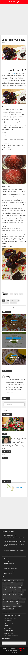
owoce (17, 300)
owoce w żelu (6, 302)
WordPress (19, 650)
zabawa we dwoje (6, 603)
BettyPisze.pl (14, 2)
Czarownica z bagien (8, 630)
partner (4, 594)
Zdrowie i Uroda (16, 338)
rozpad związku (18, 599)
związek (19, 606)
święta (4, 608)
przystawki (18, 596)
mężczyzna (9, 592)
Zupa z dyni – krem (14, 357)
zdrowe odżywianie (7, 606)
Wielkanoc (18, 601)
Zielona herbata (14, 340)
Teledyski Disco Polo (8, 633)
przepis (12, 596)
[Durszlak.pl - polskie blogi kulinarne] (19, 487)
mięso (23, 589)
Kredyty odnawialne (8, 566)
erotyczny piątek (12, 587)
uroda (7, 601)
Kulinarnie (4, 37)
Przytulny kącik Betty (8, 623)
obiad (14, 592)
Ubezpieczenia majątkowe (9, 571)
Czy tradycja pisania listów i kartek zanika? (16, 541)
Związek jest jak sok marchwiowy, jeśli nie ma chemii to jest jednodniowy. (14, 551)
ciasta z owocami (19, 580)
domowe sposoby (6, 585)
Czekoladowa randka (11, 535)
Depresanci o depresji (8, 620)
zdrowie (14, 606)
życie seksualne (10, 608)
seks (24, 599)
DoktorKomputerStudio (20, 648)
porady (14, 594)
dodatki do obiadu (19, 582)
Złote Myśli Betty (7, 628)
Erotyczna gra (20, 585)
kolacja (19, 589)
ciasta (13, 580)
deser (7, 300)
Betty (4, 42)
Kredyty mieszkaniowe (9, 563)
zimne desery (13, 302)
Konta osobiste (7, 558)
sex (3, 601)
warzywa (12, 601)
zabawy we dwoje (16, 603)
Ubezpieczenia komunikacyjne (10, 568)
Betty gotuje (6, 625)
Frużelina (14, 73)
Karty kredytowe (7, 561)
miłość (4, 592)
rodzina (11, 599)
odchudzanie (20, 592)
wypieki (23, 601)
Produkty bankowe (8, 573)
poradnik (9, 594)
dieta (12, 582)
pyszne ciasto (5, 599)
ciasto (4, 582)
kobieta (14, 589)
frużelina (12, 300)
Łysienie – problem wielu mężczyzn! (17, 548)
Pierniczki (14, 322)
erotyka (19, 587)
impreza (9, 589)
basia (5, 535)
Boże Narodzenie (6, 580)
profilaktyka (20, 594)
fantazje (4, 589)
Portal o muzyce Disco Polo (10, 618)
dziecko (13, 585)
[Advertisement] (14, 19)
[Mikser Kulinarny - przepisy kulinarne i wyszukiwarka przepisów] (10, 487)
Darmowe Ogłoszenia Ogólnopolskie (12, 615)
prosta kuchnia (6, 596)
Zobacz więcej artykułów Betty (19, 372)
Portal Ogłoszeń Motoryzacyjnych (11, 635)
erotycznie (5, 587)
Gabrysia (6, 544)
